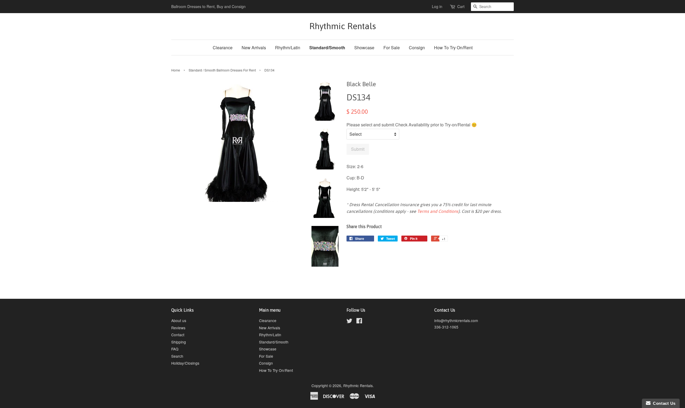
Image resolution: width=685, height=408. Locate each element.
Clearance (223, 47)
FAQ (174, 349)
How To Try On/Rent (453, 47)
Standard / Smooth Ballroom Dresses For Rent (222, 70)
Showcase (364, 47)
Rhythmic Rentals (342, 26)
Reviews (178, 327)
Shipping (178, 342)
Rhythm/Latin (287, 47)
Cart (461, 6)
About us (178, 320)
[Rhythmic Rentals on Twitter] (349, 321)
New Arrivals (254, 47)
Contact (177, 334)
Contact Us (663, 403)
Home (175, 70)
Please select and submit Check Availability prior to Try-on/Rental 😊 (412, 125)
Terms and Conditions (437, 211)
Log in (437, 6)
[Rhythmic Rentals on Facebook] (359, 321)
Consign (417, 47)
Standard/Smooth (327, 47)
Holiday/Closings (185, 363)
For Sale (391, 47)
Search (177, 356)
